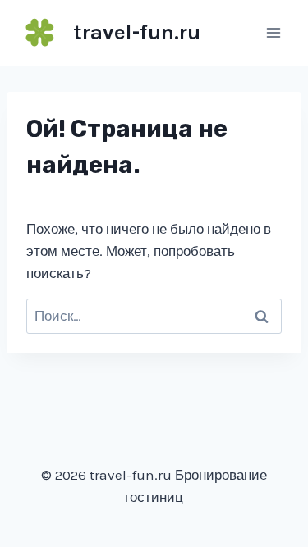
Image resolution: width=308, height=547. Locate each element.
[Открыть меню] (273, 32)
